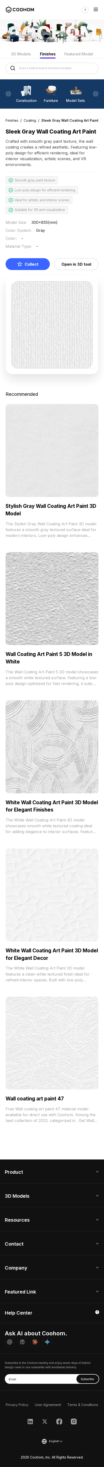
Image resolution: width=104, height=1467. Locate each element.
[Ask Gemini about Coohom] (47, 1342)
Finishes (48, 54)
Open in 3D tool (76, 264)
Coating (30, 120)
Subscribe (87, 1379)
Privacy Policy (17, 1405)
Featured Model (78, 54)
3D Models (21, 54)
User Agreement (48, 1405)
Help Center (18, 1313)
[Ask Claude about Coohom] (35, 1342)
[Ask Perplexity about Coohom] (22, 1342)
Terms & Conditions (82, 1405)
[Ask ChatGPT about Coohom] (10, 1342)
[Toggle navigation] (95, 9)
